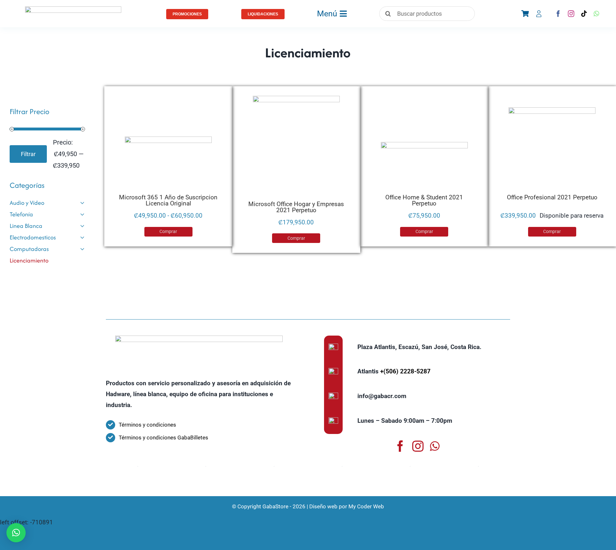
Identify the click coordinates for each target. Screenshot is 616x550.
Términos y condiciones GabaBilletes (163, 437)
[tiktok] (584, 14)
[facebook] (558, 14)
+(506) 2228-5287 (405, 371)
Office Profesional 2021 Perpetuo (552, 197)
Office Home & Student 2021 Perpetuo (424, 200)
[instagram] (571, 14)
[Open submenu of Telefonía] (82, 214)
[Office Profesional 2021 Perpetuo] (552, 150)
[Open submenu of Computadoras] (82, 249)
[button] (16, 532)
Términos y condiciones (147, 424)
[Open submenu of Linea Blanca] (82, 226)
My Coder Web (366, 506)
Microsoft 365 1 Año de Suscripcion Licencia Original (168, 200)
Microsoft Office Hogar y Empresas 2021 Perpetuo (296, 207)
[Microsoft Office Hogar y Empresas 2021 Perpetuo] (296, 148)
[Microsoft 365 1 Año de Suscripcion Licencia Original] (168, 165)
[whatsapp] (596, 14)
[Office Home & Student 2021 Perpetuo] (424, 168)
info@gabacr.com (381, 396)
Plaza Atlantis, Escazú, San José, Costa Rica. (419, 347)
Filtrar (28, 154)
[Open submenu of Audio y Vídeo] (82, 203)
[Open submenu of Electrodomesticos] (82, 237)
